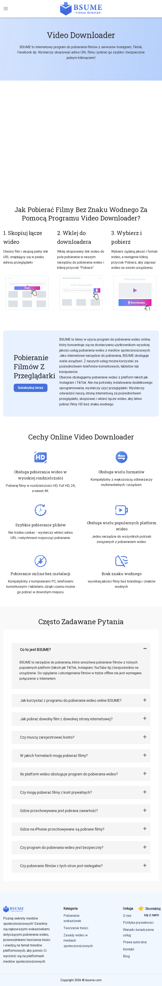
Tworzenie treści (75, 928)
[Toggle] (145, 648)
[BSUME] (81, 8)
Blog (126, 956)
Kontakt (128, 949)
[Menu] (5, 8)
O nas (127, 916)
